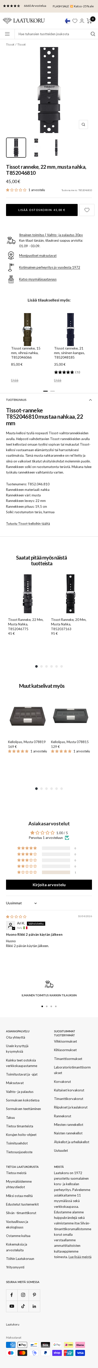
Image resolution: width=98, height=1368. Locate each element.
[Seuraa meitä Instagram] (23, 1295)
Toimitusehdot (17, 1143)
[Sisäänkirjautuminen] (82, 21)
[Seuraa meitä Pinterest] (34, 1295)
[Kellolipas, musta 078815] (70, 716)
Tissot (10, 44)
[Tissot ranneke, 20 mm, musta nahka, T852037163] (70, 593)
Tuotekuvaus (16, 399)
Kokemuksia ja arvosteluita (16, 1247)
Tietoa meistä (16, 1173)
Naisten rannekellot (68, 1133)
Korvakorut (62, 1082)
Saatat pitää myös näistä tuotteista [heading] (41, 560)
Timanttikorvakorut (68, 1099)
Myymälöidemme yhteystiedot (19, 1184)
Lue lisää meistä (80, 1257)
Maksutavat (15, 1083)
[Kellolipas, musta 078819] (27, 716)
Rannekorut (62, 1116)
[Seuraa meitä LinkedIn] (34, 1306)
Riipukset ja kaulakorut (70, 1107)
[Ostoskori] (89, 20)
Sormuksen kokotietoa (22, 1100)
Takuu (10, 1118)
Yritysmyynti (15, 1267)
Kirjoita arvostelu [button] (49, 884)
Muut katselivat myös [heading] (41, 686)
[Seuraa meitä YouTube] (11, 1306)
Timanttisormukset (68, 1059)
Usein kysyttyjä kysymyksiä (17, 1048)
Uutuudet (61, 1150)
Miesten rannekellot (68, 1125)
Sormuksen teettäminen (23, 1109)
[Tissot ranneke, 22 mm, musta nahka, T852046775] (27, 593)
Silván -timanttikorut (21, 1213)
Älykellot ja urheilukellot (71, 1142)
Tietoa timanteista (19, 1126)
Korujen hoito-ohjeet (21, 1135)
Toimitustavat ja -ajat (21, 1074)
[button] (16, 190)
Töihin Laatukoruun (20, 1259)
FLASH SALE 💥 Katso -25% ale (73, 6)
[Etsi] (93, 34)
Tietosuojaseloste (19, 1152)
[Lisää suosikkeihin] (86, 210)
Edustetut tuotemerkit (22, 1204)
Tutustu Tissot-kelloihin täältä (28, 524)
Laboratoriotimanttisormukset (72, 1070)
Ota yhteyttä (15, 1037)
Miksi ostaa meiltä (19, 1196)
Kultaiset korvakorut (69, 1090)
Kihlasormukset (65, 1050)
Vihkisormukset (65, 1041)
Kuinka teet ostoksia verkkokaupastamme (21, 1063)
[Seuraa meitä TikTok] (23, 1306)
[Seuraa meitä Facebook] (11, 1295)
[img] (16, 917)
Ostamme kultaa (18, 1236)
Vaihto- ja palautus (19, 1092)
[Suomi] (67, 20)
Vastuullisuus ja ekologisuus (17, 1224)
